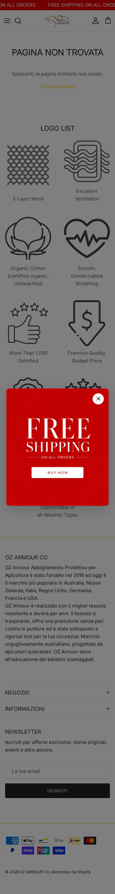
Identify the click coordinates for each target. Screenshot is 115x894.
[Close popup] (98, 398)
